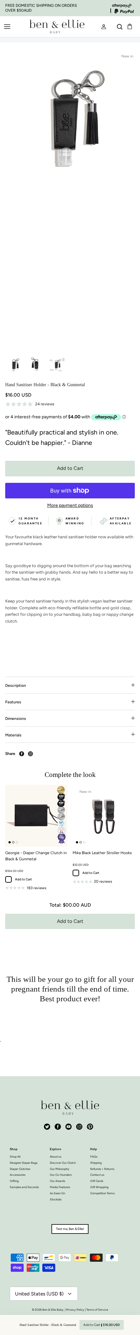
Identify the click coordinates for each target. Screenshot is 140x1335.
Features (13, 702)
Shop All (15, 1156)
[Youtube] (68, 1127)
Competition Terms (102, 1193)
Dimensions (15, 718)
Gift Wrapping (99, 1187)
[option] (70, 200)
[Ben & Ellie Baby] (57, 26)
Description (15, 685)
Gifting (14, 1181)
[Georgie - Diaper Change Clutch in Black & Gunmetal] (36, 816)
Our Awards (57, 1181)
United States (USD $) (39, 1294)
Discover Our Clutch (63, 1162)
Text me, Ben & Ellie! (70, 1229)
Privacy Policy (75, 1309)
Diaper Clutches (20, 1169)
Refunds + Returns (102, 1169)
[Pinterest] (90, 1127)
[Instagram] (79, 1127)
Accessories (17, 1174)
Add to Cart (70, 468)
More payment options (70, 505)
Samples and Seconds (24, 1187)
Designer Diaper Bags (23, 1162)
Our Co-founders (61, 1174)
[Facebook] (58, 1127)
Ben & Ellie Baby (52, 1309)
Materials (13, 735)
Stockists (56, 1199)
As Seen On (57, 1193)
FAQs (93, 1156)
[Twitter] (47, 1127)
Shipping (96, 1162)
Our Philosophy (59, 1169)
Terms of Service (97, 1309)
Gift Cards (96, 1181)
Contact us (97, 1174)
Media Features (60, 1187)
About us (55, 1156)
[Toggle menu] (7, 26)
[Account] (101, 26)
